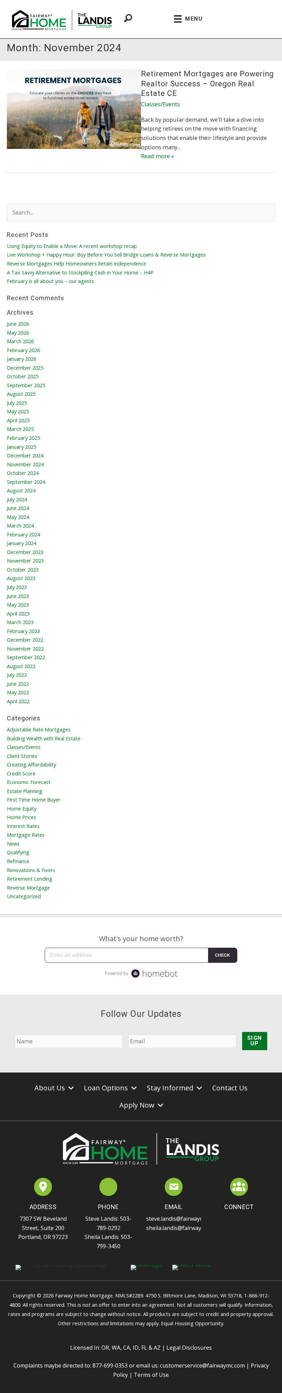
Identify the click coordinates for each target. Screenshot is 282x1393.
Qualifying (18, 852)
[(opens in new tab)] (43, 1188)
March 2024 (20, 525)
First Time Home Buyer (34, 799)
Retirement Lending (29, 878)
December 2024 (25, 455)
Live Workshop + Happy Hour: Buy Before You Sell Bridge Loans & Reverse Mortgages (106, 254)
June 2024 (18, 507)
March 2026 (20, 341)
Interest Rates (23, 826)
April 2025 (18, 420)
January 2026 (21, 358)
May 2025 (18, 411)
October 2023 (23, 569)
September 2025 (26, 385)
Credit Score (21, 773)
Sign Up (254, 1041)
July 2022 (17, 674)
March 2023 (20, 622)
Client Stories (22, 755)
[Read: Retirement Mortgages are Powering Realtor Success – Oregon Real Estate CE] (74, 108)
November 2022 (25, 648)
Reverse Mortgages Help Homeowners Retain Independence (76, 263)
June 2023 (18, 595)
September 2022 (26, 657)
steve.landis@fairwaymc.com (182, 1218)
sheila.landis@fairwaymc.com (183, 1228)
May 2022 (18, 692)
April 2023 (18, 613)
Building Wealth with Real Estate (43, 738)
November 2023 (25, 560)
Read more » (157, 156)
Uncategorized (24, 896)
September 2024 (26, 481)
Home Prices (21, 817)
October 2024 (23, 472)
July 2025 (17, 402)
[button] (223, 1218)
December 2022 (25, 639)
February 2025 (23, 437)
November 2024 (25, 464)
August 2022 (21, 666)
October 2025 (23, 376)
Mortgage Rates (26, 834)
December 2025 (25, 367)
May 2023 (18, 604)
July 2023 (17, 587)
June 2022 (18, 683)
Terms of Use (151, 1375)
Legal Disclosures (189, 1347)
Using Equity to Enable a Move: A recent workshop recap (72, 245)
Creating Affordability (31, 764)
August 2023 (21, 578)
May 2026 (18, 332)
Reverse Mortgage (28, 887)
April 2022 (18, 701)
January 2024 (21, 543)
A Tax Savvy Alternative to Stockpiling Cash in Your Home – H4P (80, 272)
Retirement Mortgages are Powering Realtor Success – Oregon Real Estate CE (207, 83)
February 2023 (23, 631)
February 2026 (23, 350)
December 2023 (25, 551)
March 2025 (20, 428)
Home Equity (21, 808)
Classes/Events (160, 104)
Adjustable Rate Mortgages (38, 729)
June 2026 (18, 323)
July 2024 (17, 499)
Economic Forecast (29, 782)
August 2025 (21, 393)
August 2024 (21, 490)
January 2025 (21, 446)
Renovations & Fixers (31, 870)
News (13, 843)
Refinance (18, 861)
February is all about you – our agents (50, 280)
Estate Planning (24, 790)
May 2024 (18, 516)
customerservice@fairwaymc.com (202, 1365)
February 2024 (23, 534)
